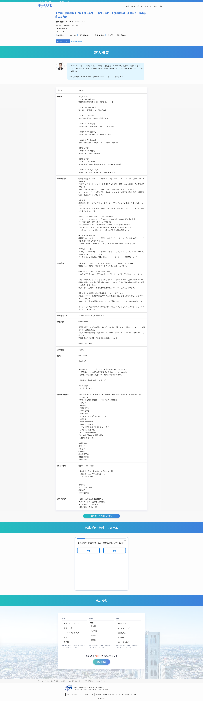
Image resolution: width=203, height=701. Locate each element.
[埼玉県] (101, 635)
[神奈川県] (101, 631)
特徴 (117, 618)
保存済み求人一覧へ (76, 41)
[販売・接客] (74, 628)
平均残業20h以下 (85, 35)
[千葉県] (101, 640)
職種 (63, 618)
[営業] (74, 637)
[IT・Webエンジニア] (74, 633)
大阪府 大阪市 (63, 28)
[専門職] (74, 642)
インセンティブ (71, 35)
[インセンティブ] (128, 628)
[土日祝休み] (128, 633)
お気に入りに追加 (64, 41)
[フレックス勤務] (128, 642)
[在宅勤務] (128, 637)
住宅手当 (110, 35)
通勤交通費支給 (121, 35)
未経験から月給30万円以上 (71, 25)
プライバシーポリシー (86, 694)
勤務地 (91, 618)
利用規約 (98, 694)
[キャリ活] (45, 6)
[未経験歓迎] (128, 623)
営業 (60, 25)
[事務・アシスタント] (74, 623)
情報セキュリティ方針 (110, 694)
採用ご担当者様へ (72, 694)
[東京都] (101, 626)
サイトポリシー (124, 694)
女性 (114, 551)
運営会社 (133, 694)
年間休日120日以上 (98, 35)
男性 (88, 551)
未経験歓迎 (61, 35)
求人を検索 (101, 662)
